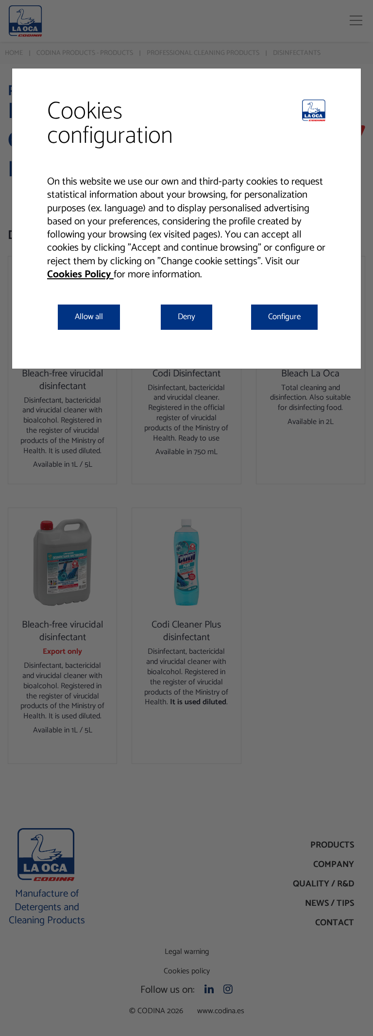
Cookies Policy (80, 274)
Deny (186, 316)
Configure (284, 316)
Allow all (89, 316)
